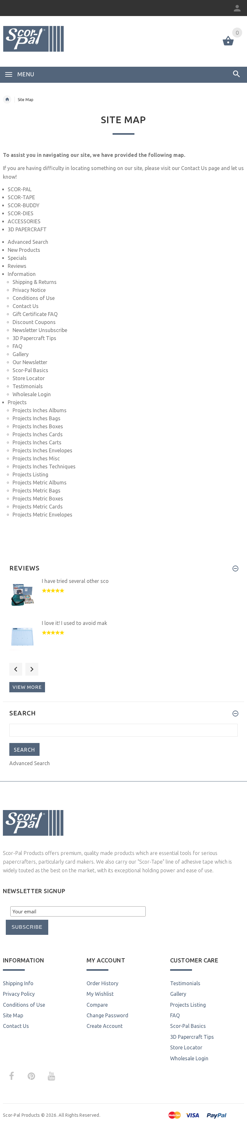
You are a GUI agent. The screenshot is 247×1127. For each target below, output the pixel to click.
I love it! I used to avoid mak (74, 623)
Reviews (17, 266)
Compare (97, 1005)
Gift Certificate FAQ (35, 314)
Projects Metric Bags (36, 490)
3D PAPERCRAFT (27, 229)
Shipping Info (18, 983)
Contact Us (194, 168)
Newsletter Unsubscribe (40, 330)
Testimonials (28, 386)
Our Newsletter (30, 362)
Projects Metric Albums (40, 482)
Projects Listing (30, 474)
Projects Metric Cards (38, 506)
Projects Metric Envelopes (42, 514)
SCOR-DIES (20, 213)
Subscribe (27, 927)
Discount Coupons (34, 322)
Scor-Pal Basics (30, 370)
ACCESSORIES (24, 221)
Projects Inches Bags (36, 418)
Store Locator (29, 378)
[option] (123, 598)
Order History (102, 983)
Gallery (21, 354)
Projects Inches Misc (36, 458)
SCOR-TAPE (21, 197)
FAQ (17, 346)
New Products (24, 250)
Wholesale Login (32, 394)
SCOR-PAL (20, 189)
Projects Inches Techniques (44, 466)
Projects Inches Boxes (38, 426)
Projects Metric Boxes (38, 498)
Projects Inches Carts (37, 442)
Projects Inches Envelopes (42, 450)
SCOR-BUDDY (24, 205)
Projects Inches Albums (40, 410)
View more (27, 687)
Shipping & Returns (35, 282)
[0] (228, 45)
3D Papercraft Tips (34, 338)
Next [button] (31, 669)
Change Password (107, 1015)
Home (7, 99)
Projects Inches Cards (38, 434)
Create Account (105, 1026)
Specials (17, 258)
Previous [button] (15, 669)
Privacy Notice (29, 290)
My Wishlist (100, 994)
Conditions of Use (34, 298)
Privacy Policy (19, 994)
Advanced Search (28, 242)
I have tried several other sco (75, 581)
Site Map (13, 1015)
